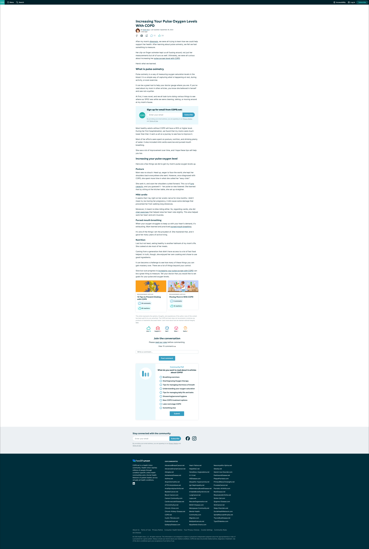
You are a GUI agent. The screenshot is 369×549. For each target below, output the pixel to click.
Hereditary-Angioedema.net (199, 472)
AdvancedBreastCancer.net (174, 465)
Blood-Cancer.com (171, 495)
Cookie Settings (207, 530)
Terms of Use (154, 121)
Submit (177, 414)
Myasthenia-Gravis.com (197, 525)
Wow (175, 329)
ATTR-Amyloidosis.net (173, 485)
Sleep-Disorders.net (221, 508)
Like (148, 329)
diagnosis (154, 41)
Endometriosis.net (171, 521)
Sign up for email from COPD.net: (164, 109)
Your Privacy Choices (191, 530)
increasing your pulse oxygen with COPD (175, 271)
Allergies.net (169, 472)
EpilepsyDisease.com (172, 525)
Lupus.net (192, 498)
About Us (136, 530)
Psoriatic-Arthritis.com (222, 488)
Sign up (358, 534)
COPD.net (168, 515)
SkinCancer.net (219, 505)
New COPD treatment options (175, 400)
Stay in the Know (318, 525)
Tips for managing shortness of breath (179, 385)
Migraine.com (194, 518)
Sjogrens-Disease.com (222, 501)
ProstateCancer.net (221, 485)
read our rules (161, 342)
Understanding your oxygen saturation (179, 389)
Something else (169, 408)
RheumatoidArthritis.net (222, 495)
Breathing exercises (171, 377)
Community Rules (220, 530)
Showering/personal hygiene (175, 396)
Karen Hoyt (146, 29)
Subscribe (362, 2)
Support (157, 329)
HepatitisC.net (194, 469)
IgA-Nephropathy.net (196, 485)
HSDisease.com (195, 478)
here (137, 322)
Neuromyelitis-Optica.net (223, 465)
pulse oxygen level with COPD (167, 58)
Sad (166, 329)
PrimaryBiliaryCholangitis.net (224, 482)
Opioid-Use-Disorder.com (223, 472)
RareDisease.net (219, 492)
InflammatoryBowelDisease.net (200, 488)
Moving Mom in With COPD (181, 297)
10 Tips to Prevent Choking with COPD (149, 298)
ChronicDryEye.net (171, 505)
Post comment (167, 358)
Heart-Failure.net (195, 465)
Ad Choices (137, 533)
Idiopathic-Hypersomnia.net (199, 482)
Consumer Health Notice (173, 530)
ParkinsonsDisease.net (222, 475)
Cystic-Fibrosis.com (172, 518)
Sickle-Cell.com (219, 498)
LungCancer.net (195, 495)
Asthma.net (169, 478)
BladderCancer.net (171, 492)
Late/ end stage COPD (172, 404)
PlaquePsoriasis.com (221, 478)
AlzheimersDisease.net (173, 475)
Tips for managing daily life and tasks (178, 392)
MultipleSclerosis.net (196, 521)
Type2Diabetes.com (221, 521)
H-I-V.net (192, 475)
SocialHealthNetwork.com (223, 511)
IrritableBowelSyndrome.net (199, 492)
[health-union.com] (141, 461)
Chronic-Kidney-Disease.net (175, 511)
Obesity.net (218, 469)
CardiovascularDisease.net (174, 501)
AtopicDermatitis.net (172, 482)
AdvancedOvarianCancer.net (175, 469)
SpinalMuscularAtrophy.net (223, 515)
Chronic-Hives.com (172, 508)
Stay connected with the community (152, 433)
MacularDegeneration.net (198, 501)
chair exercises (142, 212)
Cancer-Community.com (173, 498)
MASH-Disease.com (196, 505)
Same (185, 329)
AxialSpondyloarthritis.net (174, 488)
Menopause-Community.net (199, 508)
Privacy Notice (349, 539)
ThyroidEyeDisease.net (222, 518)
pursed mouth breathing (181, 227)
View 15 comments (166, 346)
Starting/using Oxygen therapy (176, 381)
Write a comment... (145, 352)
